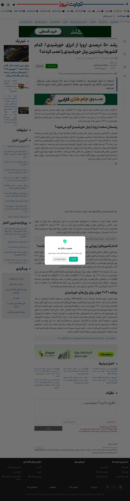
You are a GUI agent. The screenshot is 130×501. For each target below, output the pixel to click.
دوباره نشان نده (59, 259)
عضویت (73, 259)
